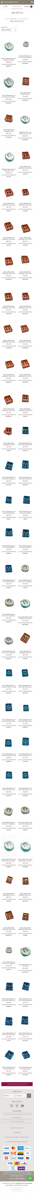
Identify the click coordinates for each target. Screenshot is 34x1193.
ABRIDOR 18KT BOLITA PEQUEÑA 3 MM (9, 170)
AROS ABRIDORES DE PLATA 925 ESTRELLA (8, 478)
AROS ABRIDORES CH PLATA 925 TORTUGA (25, 1033)
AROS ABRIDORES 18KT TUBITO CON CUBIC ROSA (25, 617)
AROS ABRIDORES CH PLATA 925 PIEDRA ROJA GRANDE (25, 512)
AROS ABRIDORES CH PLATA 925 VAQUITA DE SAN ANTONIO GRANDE (9, 999)
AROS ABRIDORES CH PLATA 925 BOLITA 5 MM (8, 754)
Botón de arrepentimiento (17, 1175)
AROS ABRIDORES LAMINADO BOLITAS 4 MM (8, 928)
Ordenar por (4, 27)
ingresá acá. (28, 1174)
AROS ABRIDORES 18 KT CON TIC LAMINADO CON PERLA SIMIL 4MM (25, 580)
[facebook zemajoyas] (17, 1106)
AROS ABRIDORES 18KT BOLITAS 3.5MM (8, 59)
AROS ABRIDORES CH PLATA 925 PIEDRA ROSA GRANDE (8, 512)
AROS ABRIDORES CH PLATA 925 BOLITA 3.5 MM (25, 789)
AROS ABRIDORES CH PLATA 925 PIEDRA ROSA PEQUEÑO (8, 580)
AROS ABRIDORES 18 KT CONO (25, 965)
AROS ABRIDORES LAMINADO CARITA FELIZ (9, 443)
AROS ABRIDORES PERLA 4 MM (25, 93)
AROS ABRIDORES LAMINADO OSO (8, 130)
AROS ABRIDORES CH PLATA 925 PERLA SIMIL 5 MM (9, 720)
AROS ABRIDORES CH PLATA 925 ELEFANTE (8, 1033)
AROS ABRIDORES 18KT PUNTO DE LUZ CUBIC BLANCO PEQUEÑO (25, 860)
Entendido (17, 1189)
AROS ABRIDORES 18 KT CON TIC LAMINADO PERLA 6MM (9, 962)
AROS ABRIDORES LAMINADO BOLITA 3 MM (9, 894)
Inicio (7, 19)
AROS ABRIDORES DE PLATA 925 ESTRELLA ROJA (25, 478)
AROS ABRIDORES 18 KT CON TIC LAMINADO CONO (9, 652)
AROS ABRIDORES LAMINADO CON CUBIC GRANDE (25, 167)
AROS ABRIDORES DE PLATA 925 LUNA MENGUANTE (25, 1068)
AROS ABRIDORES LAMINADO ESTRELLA (25, 409)
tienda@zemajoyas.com (17, 1117)
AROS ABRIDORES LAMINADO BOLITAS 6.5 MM (25, 928)
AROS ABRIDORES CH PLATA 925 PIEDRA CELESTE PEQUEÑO (25, 546)
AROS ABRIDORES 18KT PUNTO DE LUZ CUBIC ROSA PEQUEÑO (8, 860)
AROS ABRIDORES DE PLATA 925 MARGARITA (25, 443)
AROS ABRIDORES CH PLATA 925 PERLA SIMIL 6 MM (25, 686)
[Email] (22, 1106)
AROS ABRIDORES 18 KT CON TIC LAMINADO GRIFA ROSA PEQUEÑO (9, 615)
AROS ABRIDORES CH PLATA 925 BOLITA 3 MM (8, 686)
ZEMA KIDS (13, 19)
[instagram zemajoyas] (12, 1106)
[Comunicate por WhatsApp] (30, 1178)
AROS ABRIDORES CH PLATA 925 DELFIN (8, 1068)
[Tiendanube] (17, 1179)
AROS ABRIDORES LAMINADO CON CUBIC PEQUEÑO (9, 341)
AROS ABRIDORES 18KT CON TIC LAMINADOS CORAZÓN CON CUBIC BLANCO (25, 823)
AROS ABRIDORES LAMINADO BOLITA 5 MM (25, 652)
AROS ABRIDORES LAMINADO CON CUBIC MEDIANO (9, 272)
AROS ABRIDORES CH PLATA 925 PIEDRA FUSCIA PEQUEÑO (8, 546)
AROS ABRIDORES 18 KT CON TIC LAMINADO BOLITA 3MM (9, 823)
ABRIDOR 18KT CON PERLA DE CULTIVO (25, 133)
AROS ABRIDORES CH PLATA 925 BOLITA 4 (8, 789)
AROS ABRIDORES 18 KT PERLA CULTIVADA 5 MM (9, 96)
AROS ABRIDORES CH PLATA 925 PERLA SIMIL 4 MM (25, 720)
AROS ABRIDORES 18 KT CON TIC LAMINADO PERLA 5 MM (25, 56)
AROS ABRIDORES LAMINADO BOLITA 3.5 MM (25, 894)
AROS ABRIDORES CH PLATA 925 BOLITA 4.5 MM (25, 754)
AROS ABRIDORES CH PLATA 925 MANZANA (25, 999)
